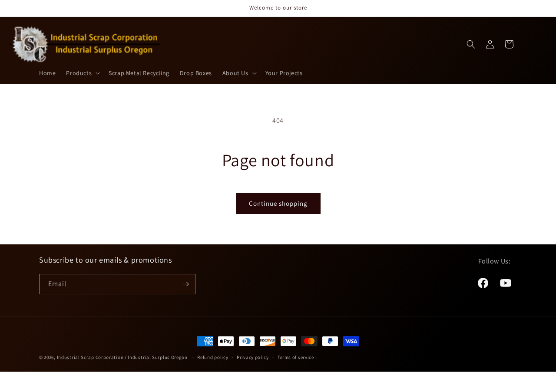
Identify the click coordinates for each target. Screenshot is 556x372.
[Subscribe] (185, 284)
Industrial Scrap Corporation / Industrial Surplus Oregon (122, 357)
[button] (82, 73)
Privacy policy (253, 357)
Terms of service (296, 357)
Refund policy (212, 357)
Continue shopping (278, 203)
